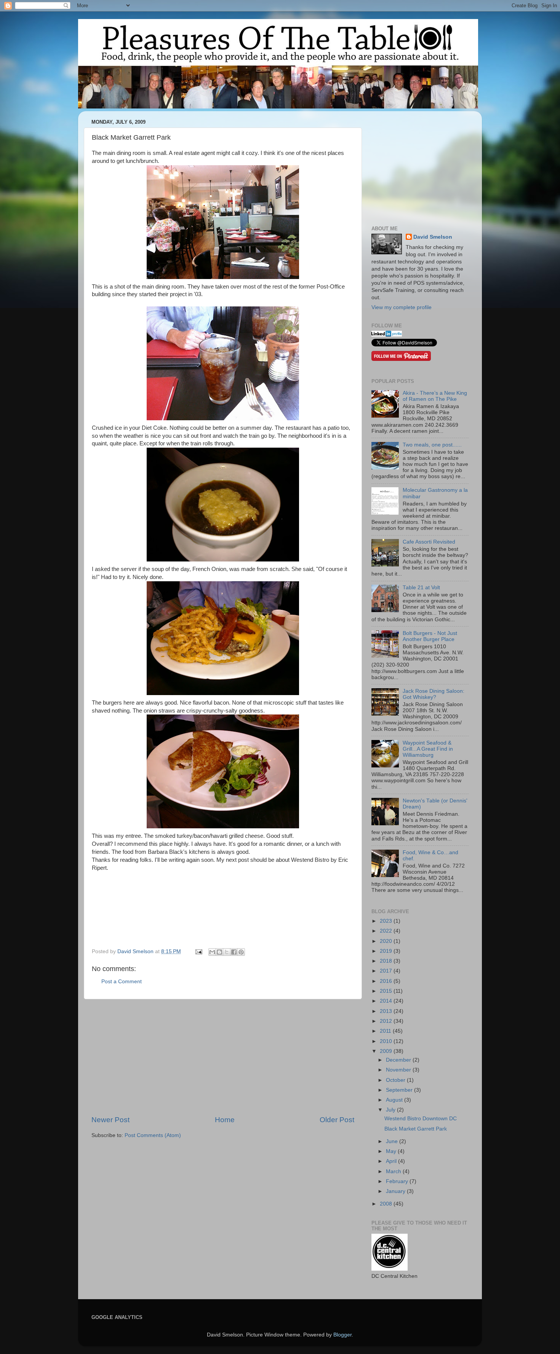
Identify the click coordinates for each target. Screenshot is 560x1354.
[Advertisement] (223, 1057)
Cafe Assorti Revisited (429, 542)
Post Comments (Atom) (153, 1135)
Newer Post (110, 1120)
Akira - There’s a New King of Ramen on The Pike (435, 396)
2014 (387, 1001)
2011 (386, 1031)
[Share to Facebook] (234, 952)
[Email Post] (198, 951)
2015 (387, 991)
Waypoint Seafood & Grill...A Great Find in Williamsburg (428, 749)
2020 (387, 941)
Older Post (337, 1120)
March (394, 1171)
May (392, 1151)
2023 (387, 921)
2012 (387, 1021)
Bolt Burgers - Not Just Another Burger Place (430, 636)
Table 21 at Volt (421, 587)
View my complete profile (401, 307)
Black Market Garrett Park (415, 1129)
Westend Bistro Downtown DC (420, 1118)
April (392, 1161)
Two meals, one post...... (432, 445)
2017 (387, 971)
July (391, 1110)
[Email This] (212, 952)
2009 (387, 1051)
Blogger (342, 1335)
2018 (387, 961)
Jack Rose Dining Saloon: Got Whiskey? (433, 694)
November (399, 1070)
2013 (387, 1011)
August (395, 1100)
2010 (387, 1041)
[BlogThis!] (219, 952)
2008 (387, 1204)
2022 (387, 931)
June (392, 1141)
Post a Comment (121, 981)
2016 (387, 981)
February (398, 1181)
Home (225, 1120)
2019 (387, 951)
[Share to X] (226, 952)
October (396, 1080)
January (396, 1191)
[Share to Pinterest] (241, 952)
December (399, 1060)
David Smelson (432, 237)
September (400, 1090)
